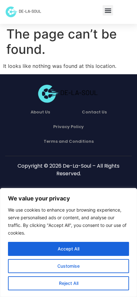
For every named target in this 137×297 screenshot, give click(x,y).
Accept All (68, 248)
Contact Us (94, 112)
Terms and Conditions (69, 141)
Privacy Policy (68, 127)
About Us (40, 112)
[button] (108, 10)
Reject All (68, 283)
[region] (68, 242)
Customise (68, 266)
